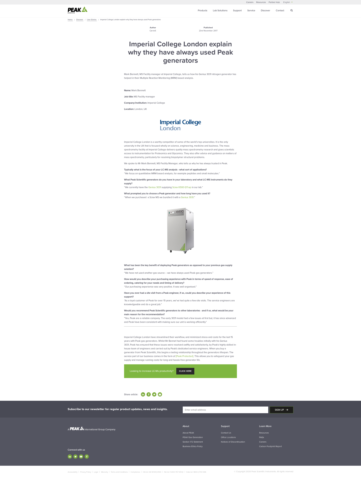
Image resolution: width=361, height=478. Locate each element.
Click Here (185, 371)
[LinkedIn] (70, 456)
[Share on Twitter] (154, 394)
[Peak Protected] (184, 356)
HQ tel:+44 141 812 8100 (152, 472)
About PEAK (188, 433)
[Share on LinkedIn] (143, 394)
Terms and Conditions (119, 472)
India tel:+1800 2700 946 (196, 472)
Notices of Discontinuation (233, 442)
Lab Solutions (220, 10)
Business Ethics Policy (192, 446)
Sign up (279, 409)
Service (251, 10)
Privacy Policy (85, 472)
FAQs (261, 437)
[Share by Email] (160, 394)
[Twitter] (75, 456)
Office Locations (228, 437)
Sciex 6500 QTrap (181, 187)
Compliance (135, 472)
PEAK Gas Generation (193, 437)
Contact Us (226, 433)
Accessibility (72, 472)
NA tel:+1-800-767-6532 (173, 472)
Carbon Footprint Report (270, 446)
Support (237, 10)
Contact (280, 10)
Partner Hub (274, 2)
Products (202, 10)
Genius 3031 (154, 187)
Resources (261, 2)
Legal (96, 472)
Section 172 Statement (193, 442)
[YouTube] (81, 456)
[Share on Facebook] (149, 394)
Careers (249, 2)
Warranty (104, 472)
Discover (265, 10)
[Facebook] (87, 456)
